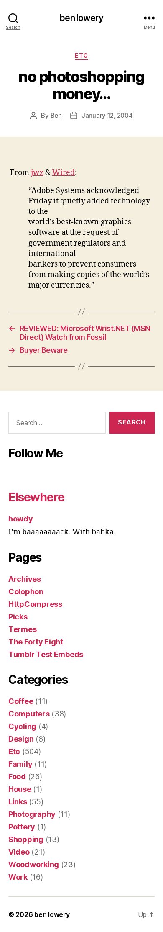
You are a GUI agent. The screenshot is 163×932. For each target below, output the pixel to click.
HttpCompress (35, 604)
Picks (18, 616)
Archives (24, 579)
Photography (32, 814)
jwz (37, 172)
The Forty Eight (35, 641)
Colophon (25, 591)
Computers (29, 713)
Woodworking (33, 864)
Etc (81, 55)
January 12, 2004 (107, 115)
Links (17, 801)
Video (19, 851)
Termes (22, 629)
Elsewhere (36, 497)
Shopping (25, 839)
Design (20, 738)
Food (17, 776)
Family (20, 764)
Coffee (20, 701)
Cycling (22, 726)
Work (18, 877)
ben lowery (81, 17)
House (19, 789)
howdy (20, 518)
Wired (63, 172)
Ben (56, 115)
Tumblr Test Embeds (45, 654)
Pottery (21, 826)
